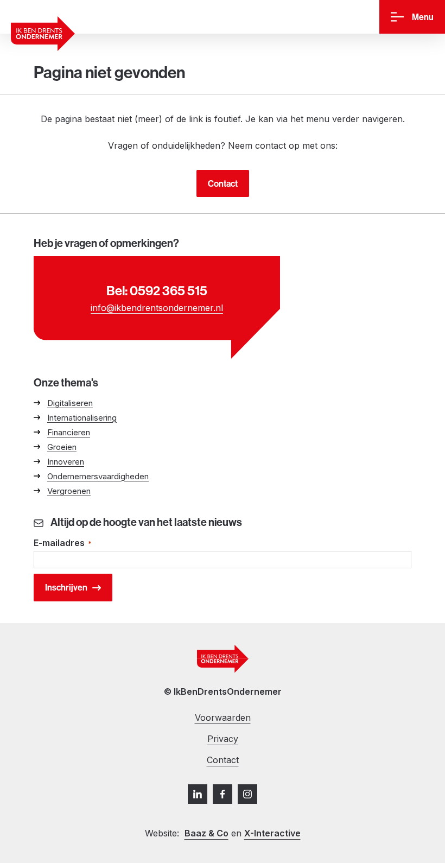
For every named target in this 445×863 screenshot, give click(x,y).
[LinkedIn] (197, 794)
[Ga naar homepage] (43, 33)
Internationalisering (82, 418)
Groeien (62, 447)
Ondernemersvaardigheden (98, 476)
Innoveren (65, 461)
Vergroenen (69, 491)
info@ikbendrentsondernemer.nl (157, 307)
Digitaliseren (70, 403)
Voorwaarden (223, 717)
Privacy (222, 738)
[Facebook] (222, 794)
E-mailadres (63, 542)
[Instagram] (247, 794)
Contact (223, 183)
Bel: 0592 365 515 (156, 290)
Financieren (68, 432)
